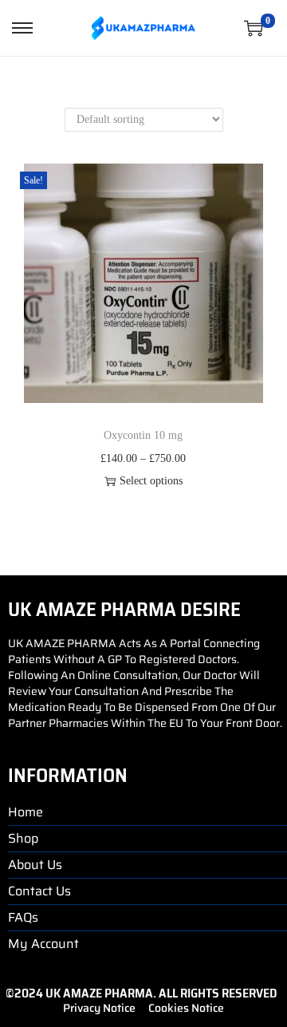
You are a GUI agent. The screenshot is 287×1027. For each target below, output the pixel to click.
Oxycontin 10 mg (143, 435)
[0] (253, 28)
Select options (151, 481)
